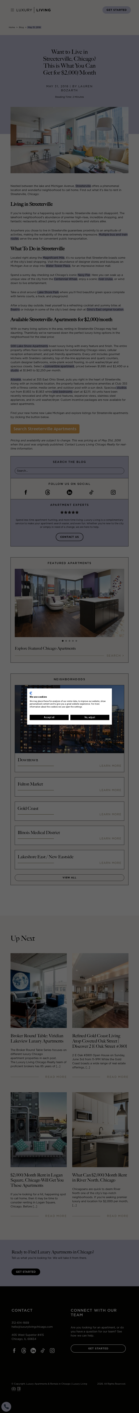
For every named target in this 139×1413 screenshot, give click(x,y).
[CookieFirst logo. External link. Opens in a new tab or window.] (31, 693)
